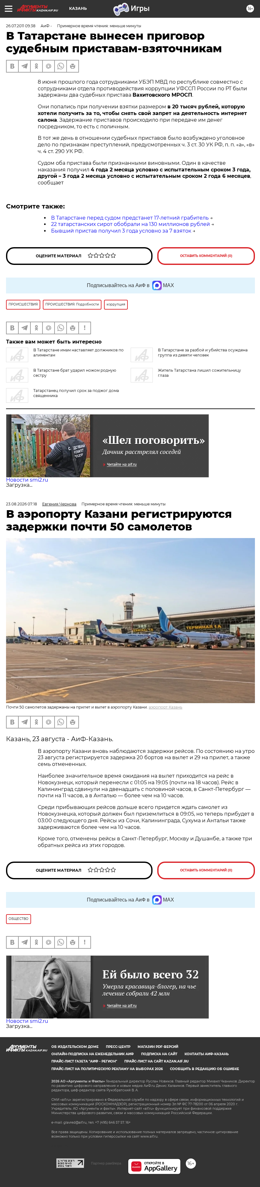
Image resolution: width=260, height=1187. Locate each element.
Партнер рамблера (106, 1163)
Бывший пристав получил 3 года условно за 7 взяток (121, 231)
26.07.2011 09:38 (21, 25)
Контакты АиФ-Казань (207, 1054)
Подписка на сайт (159, 1054)
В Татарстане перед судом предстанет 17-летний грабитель (130, 218)
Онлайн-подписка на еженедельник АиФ (92, 1054)
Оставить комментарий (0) (206, 256)
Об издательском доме (75, 1047)
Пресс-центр (118, 1047)
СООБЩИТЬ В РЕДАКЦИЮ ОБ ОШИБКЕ (204, 1069)
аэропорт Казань (165, 707)
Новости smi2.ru (27, 480)
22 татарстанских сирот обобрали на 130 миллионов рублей (130, 224)
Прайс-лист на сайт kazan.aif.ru (156, 1061)
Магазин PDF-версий (158, 1047)
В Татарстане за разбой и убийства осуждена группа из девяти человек (203, 352)
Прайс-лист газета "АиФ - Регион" (84, 1061)
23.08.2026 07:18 (21, 504)
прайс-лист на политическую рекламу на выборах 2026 (107, 1069)
